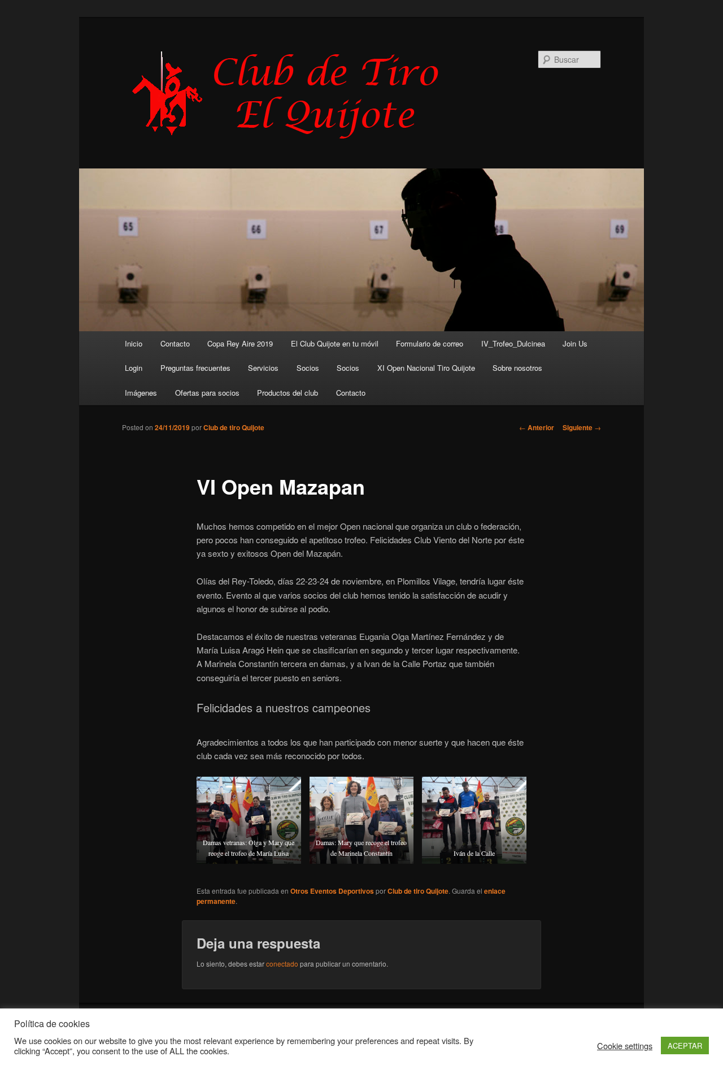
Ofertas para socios (207, 392)
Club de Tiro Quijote (291, 94)
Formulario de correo (429, 343)
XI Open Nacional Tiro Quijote (426, 367)
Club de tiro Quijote (233, 427)
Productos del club (287, 392)
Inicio (133, 343)
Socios (308, 367)
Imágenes (141, 392)
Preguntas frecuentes (195, 367)
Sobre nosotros (517, 367)
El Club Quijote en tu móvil (334, 343)
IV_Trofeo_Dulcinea (513, 343)
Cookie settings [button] (624, 1046)
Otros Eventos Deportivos (332, 891)
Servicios (263, 367)
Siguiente (582, 427)
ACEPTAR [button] (685, 1045)
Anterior (536, 427)
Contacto (175, 343)
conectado (282, 963)
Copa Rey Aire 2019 (240, 343)
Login (133, 367)
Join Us (575, 343)
